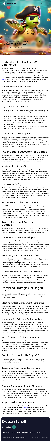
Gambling (7, 37)
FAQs (18, 432)
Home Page (6, 432)
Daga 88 (25, 408)
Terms (43, 437)
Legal (47, 437)
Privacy (38, 437)
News (13, 432)
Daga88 (4, 79)
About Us (33, 437)
